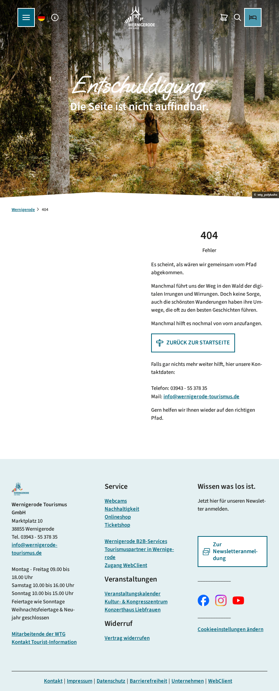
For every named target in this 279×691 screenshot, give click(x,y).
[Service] (55, 17)
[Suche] (237, 17)
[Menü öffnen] (26, 17)
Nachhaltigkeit (122, 509)
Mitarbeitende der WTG (38, 634)
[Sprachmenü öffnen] (41, 17)
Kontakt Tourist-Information (44, 642)
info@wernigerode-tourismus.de (201, 396)
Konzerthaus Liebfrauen (133, 610)
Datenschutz (111, 681)
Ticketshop (117, 525)
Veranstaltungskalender (133, 594)
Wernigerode (23, 210)
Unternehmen (187, 681)
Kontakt (53, 681)
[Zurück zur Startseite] (139, 17)
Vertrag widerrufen (127, 638)
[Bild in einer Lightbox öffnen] (20, 488)
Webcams (116, 501)
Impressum (79, 681)
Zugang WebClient (126, 565)
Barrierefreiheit (148, 681)
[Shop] (224, 17)
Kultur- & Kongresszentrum (136, 602)
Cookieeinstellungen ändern (230, 629)
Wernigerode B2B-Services (136, 541)
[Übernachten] (253, 17)
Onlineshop (118, 517)
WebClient (220, 681)
